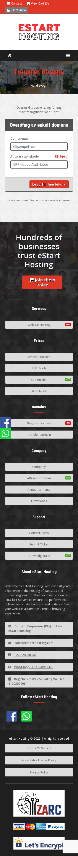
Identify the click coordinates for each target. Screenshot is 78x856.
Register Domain (39, 423)
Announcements (39, 489)
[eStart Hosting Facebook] (11, 716)
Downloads (39, 501)
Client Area (18, 10)
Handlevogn (39, 85)
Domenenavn (20, 138)
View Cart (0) (40, 3)
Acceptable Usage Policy (39, 760)
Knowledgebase (39, 556)
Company (39, 467)
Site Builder (39, 380)
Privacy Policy (39, 772)
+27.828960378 (25, 655)
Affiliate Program (39, 478)
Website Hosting (39, 325)
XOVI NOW (39, 391)
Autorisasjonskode (39, 156)
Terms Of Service (39, 748)
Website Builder (39, 357)
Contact (16, 3)
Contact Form (39, 533)
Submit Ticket (39, 544)
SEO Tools (39, 368)
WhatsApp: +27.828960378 (33, 667)
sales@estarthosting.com (34, 643)
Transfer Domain (39, 435)
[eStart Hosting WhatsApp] (26, 716)
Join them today (45, 282)
